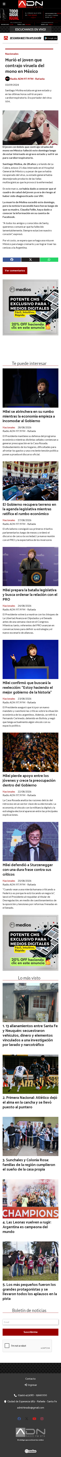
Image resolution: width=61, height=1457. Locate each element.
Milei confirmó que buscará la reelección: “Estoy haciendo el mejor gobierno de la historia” (28, 688)
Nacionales (12, 53)
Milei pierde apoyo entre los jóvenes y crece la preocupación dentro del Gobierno (29, 780)
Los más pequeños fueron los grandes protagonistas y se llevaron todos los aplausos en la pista (30, 1292)
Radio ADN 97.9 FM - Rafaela (27, 78)
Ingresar (32, 1385)
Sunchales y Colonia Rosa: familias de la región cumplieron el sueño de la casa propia (29, 1165)
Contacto (30, 1379)
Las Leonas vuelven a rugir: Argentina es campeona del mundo (27, 1227)
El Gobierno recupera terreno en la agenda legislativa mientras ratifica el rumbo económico (29, 509)
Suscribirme (31, 1332)
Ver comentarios (15, 270)
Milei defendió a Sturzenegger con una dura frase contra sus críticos (28, 870)
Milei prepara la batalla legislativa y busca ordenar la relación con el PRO (30, 595)
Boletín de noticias (29, 1310)
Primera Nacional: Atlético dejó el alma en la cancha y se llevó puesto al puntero (30, 1102)
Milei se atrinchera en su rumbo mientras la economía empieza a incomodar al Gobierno (29, 416)
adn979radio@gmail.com (30, 1408)
